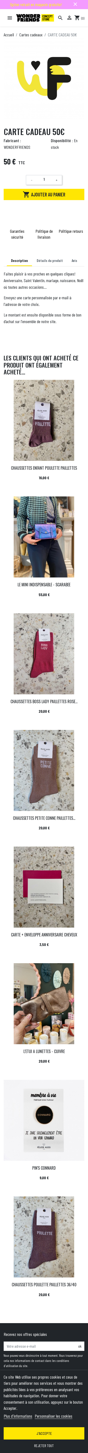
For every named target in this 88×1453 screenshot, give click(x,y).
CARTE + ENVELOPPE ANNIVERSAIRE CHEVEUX (44, 935)
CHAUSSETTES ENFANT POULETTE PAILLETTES (44, 468)
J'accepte (44, 1433)
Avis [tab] (74, 261)
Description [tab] (19, 261)
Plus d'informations (18, 1416)
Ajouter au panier (44, 194)
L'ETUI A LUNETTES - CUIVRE (44, 1051)
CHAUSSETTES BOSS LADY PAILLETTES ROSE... (44, 701)
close (75, 4)
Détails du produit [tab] (50, 261)
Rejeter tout (44, 1445)
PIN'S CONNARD (44, 1168)
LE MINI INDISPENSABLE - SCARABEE (44, 585)
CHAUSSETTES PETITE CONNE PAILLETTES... (44, 818)
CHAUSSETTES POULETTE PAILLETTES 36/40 (44, 1285)
